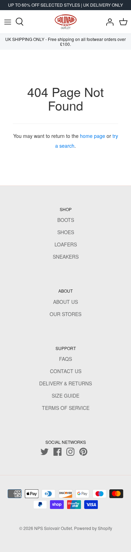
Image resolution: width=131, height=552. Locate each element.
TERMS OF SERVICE (65, 407)
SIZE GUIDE (65, 395)
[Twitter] (45, 452)
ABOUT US (65, 301)
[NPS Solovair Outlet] (65, 22)
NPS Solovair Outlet (53, 528)
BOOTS (65, 219)
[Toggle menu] (7, 21)
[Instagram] (70, 452)
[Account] (108, 21)
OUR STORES (65, 313)
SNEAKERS (66, 256)
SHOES (65, 232)
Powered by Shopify (93, 528)
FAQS (65, 358)
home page (92, 135)
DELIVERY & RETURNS (65, 383)
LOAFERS (65, 244)
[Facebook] (57, 452)
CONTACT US (65, 371)
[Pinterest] (83, 452)
